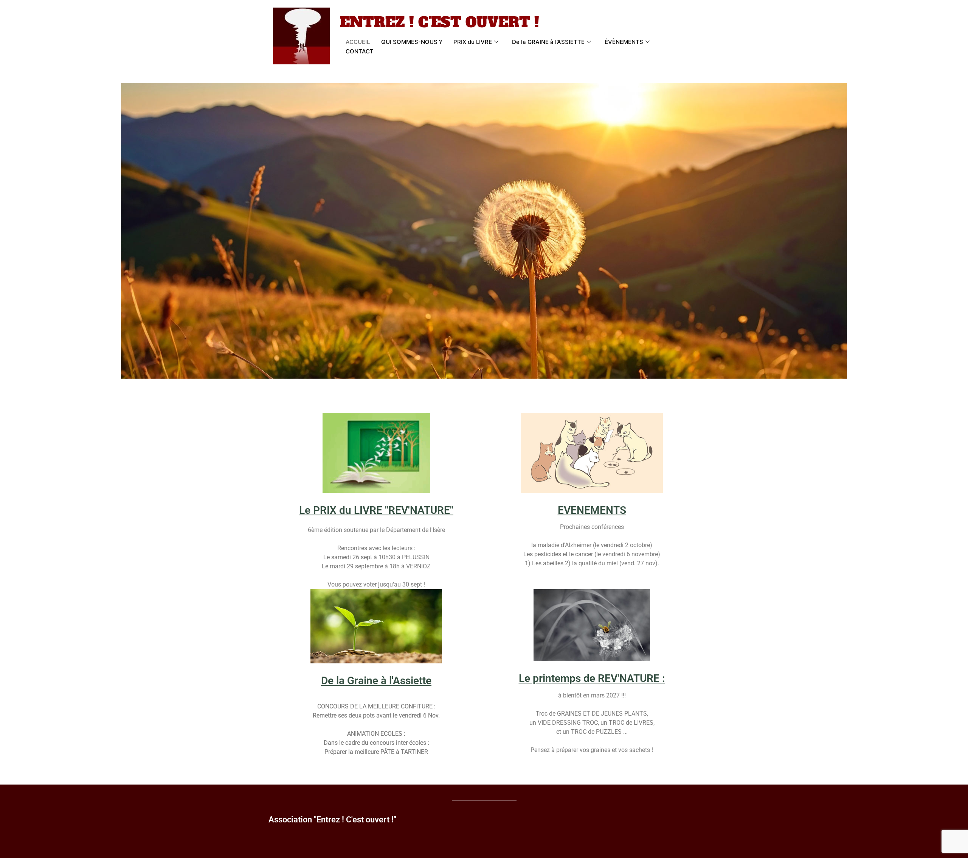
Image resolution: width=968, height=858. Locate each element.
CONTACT (360, 51)
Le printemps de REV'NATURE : (592, 678)
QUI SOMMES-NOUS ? (411, 41)
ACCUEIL (358, 41)
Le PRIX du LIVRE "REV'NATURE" (376, 510)
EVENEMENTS (592, 510)
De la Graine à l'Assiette (376, 680)
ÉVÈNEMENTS (624, 41)
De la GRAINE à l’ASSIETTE (548, 41)
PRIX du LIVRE (472, 41)
